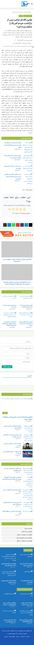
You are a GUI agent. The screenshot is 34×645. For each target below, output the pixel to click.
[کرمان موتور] (17, 234)
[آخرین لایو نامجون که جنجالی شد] (25, 575)
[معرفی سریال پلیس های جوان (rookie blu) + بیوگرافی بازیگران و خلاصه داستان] (25, 614)
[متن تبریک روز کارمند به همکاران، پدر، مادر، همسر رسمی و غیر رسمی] (28, 437)
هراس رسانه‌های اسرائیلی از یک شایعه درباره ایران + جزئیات (26, 323)
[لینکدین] (26, 225)
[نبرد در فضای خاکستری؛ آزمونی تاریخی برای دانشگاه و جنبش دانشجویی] (28, 179)
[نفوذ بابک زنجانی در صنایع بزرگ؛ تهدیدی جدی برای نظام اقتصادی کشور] (28, 147)
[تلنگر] (25, 4)
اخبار (21, 16)
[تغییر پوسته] (5, 5)
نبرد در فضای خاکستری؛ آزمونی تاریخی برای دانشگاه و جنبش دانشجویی (13, 176)
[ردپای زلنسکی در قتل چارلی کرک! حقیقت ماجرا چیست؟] (28, 159)
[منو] (32, 5)
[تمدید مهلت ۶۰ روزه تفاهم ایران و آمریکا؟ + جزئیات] (28, 454)
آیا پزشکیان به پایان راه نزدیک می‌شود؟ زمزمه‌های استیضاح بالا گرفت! (9, 323)
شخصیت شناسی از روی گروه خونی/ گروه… (26, 564)
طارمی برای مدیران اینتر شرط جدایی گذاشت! (26, 306)
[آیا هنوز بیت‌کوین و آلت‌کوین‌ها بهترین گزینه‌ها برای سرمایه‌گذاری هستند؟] (28, 482)
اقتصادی (23, 636)
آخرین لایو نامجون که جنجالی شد (27, 581)
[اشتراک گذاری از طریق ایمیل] (5, 225)
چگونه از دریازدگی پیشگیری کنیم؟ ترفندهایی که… (8, 564)
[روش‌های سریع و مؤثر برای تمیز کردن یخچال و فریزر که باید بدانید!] (28, 471)
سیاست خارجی (15, 12)
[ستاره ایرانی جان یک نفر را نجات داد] (8, 299)
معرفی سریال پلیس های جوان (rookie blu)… (26, 621)
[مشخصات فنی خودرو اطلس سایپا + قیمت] (25, 597)
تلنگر (24, 50)
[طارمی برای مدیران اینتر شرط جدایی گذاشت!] (25, 299)
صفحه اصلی (28, 12)
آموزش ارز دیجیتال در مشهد (24, 541)
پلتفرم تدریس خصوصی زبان (24, 538)
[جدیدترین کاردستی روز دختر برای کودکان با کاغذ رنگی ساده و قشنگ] (8, 614)
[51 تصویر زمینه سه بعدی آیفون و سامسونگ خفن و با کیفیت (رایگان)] (28, 505)
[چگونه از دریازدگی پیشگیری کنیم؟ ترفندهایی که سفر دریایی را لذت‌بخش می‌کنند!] (8, 558)
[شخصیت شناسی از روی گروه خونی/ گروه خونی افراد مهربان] (25, 558)
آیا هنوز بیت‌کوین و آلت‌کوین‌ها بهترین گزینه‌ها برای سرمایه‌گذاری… (11, 478)
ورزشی (5, 636)
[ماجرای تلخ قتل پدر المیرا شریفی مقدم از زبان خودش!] (28, 429)
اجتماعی (28, 636)
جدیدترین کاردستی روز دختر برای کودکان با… (10, 621)
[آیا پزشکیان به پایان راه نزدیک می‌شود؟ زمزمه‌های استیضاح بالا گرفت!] (8, 316)
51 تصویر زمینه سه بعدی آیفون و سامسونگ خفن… (12, 503)
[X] (30, 225)
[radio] (24, 209)
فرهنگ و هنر (12, 636)
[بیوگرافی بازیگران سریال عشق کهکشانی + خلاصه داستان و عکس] (8, 597)
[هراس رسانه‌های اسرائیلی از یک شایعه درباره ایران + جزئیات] (25, 316)
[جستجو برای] (2, 5)
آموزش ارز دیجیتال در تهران (24, 535)
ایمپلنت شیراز (28, 528)
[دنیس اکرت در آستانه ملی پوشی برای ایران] (28, 168)
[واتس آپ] (13, 225)
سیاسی (22, 12)
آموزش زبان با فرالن (27, 531)
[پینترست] (18, 225)
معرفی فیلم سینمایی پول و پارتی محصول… (8, 581)
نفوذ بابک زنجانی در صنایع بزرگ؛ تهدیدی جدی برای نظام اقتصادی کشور (12, 145)
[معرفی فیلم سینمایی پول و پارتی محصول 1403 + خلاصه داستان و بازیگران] (8, 575)
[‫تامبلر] (22, 225)
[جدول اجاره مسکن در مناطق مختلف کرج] (28, 513)
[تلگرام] (9, 225)
